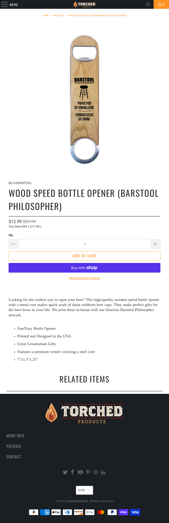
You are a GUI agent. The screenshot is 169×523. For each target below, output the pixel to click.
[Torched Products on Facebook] (73, 473)
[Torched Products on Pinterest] (88, 473)
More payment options (84, 278)
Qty (11, 235)
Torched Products (77, 501)
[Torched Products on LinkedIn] (103, 473)
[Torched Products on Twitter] (65, 473)
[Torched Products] (84, 4)
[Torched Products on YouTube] (80, 473)
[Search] (148, 4)
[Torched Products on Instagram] (95, 473)
